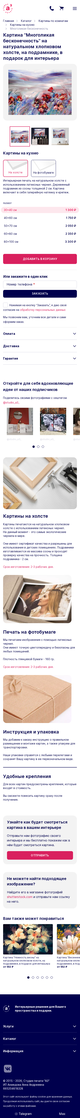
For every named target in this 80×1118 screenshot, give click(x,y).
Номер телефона (21, 284)
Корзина (61, 8)
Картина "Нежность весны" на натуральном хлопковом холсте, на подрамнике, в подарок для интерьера (26, 960)
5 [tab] (47, 977)
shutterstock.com (19, 897)
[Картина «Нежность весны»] (28, 939)
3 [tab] (43, 446)
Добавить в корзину (40, 258)
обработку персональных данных (43, 309)
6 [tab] (51, 977)
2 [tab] (38, 446)
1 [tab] (33, 446)
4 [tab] (42, 977)
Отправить (40, 855)
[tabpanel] (23, 424)
